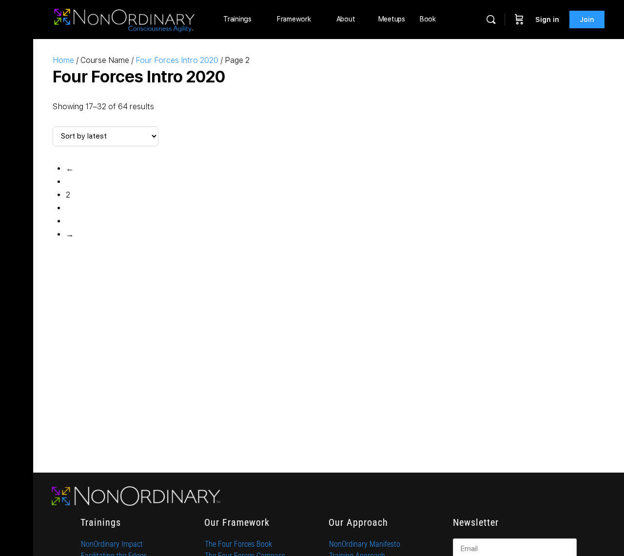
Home (63, 60)
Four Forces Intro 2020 (177, 60)
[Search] (491, 19)
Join (587, 19)
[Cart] (519, 19)
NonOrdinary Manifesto (364, 544)
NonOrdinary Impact (112, 544)
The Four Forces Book (238, 544)
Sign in (547, 19)
